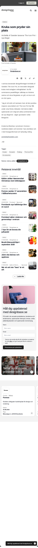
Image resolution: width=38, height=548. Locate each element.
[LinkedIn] (21, 78)
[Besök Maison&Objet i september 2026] (18, 241)
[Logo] (7, 10)
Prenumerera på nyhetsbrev (13, 347)
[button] (31, 372)
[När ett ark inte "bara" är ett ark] (18, 266)
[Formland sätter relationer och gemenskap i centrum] (18, 216)
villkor (10, 341)
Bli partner (31, 3)
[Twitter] (25, 78)
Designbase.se (15, 71)
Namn (4, 324)
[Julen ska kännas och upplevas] (18, 253)
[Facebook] (17, 78)
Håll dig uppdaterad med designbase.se (19, 543)
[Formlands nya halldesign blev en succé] (18, 203)
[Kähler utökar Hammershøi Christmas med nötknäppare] (18, 177)
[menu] (35, 10)
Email (4, 331)
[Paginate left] (3, 365)
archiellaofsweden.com (9, 137)
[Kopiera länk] (34, 78)
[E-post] (30, 78)
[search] (31, 10)
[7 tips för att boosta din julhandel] (18, 228)
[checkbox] (3, 341)
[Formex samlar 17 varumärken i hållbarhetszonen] (18, 190)
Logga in (21, 3)
